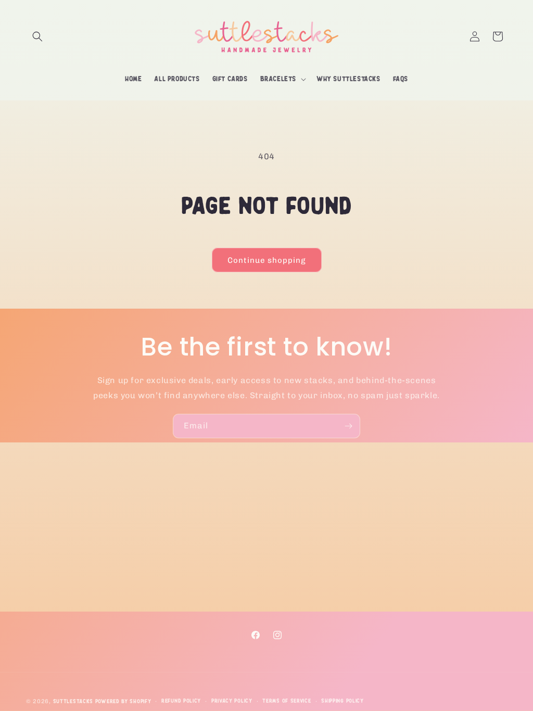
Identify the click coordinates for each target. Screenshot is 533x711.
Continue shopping (266, 260)
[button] (37, 36)
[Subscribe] (348, 426)
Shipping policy (342, 701)
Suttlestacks (74, 701)
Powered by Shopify (123, 701)
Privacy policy (231, 701)
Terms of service (286, 701)
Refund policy (181, 701)
